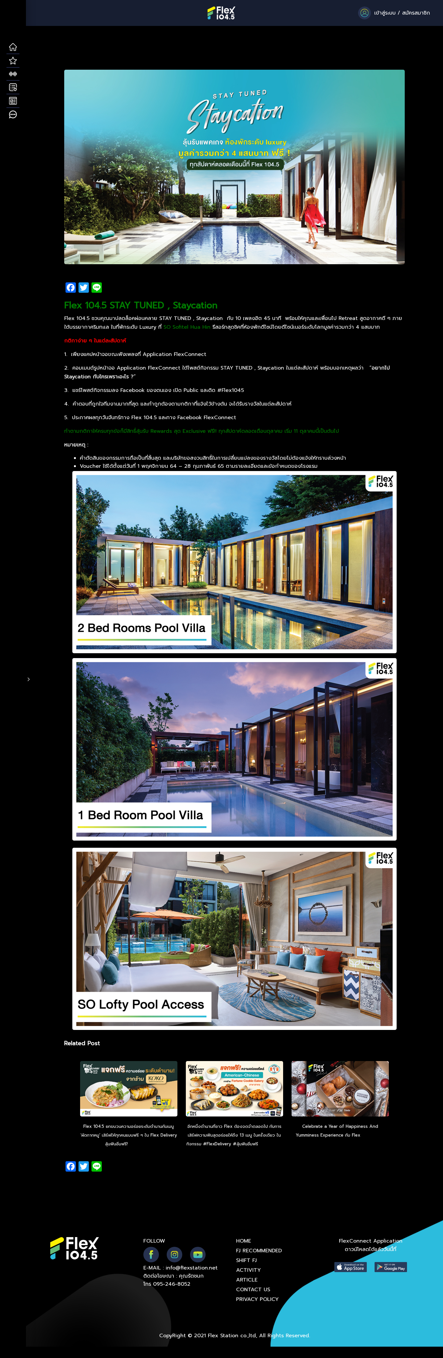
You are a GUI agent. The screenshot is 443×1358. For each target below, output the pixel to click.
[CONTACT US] (13, 115)
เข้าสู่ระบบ (385, 13)
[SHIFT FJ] (13, 74)
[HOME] (13, 47)
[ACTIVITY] (13, 87)
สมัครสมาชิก (416, 13)
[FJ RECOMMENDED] (13, 61)
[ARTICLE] (13, 101)
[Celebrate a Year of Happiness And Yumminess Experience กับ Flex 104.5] (340, 1089)
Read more (140, 1144)
